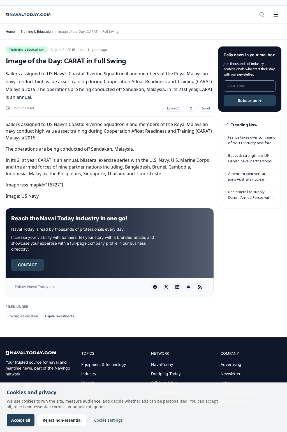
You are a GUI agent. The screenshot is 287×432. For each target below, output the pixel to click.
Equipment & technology (103, 364)
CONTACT (27, 264)
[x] (166, 286)
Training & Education (36, 31)
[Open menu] (275, 14)
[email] (188, 286)
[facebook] (155, 286)
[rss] (199, 286)
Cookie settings (108, 420)
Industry (88, 373)
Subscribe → (250, 100)
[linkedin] (177, 286)
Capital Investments (59, 316)
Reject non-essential (62, 420)
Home (10, 31)
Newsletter (230, 373)
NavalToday (162, 364)
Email (206, 108)
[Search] (262, 15)
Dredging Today (166, 373)
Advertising (231, 364)
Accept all (20, 420)
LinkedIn (173, 108)
